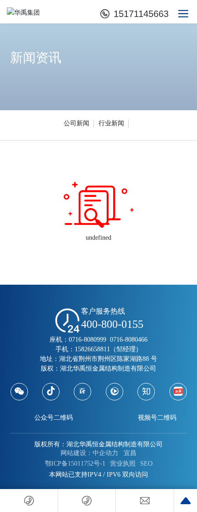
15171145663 (140, 14)
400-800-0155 (112, 324)
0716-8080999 (87, 339)
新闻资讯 (35, 58)
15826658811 (92, 349)
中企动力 (105, 453)
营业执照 (123, 463)
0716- (116, 339)
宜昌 (130, 453)
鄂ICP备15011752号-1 (75, 463)
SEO (146, 463)
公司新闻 (76, 123)
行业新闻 (111, 123)
